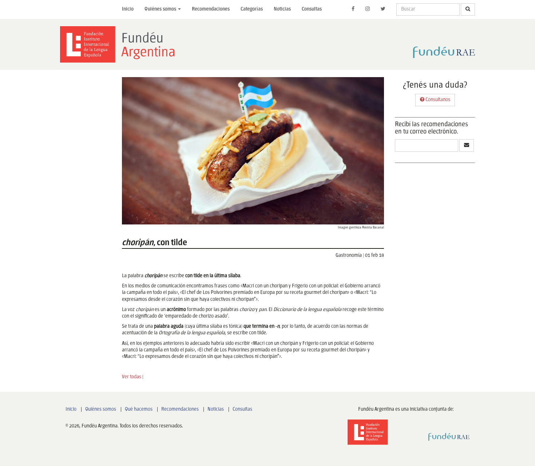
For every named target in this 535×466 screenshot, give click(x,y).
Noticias (282, 9)
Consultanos (437, 99)
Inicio (128, 9)
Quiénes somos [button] (160, 9)
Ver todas (131, 377)
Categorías (252, 9)
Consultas (312, 9)
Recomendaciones (211, 9)
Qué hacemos (138, 409)
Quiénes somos (100, 409)
